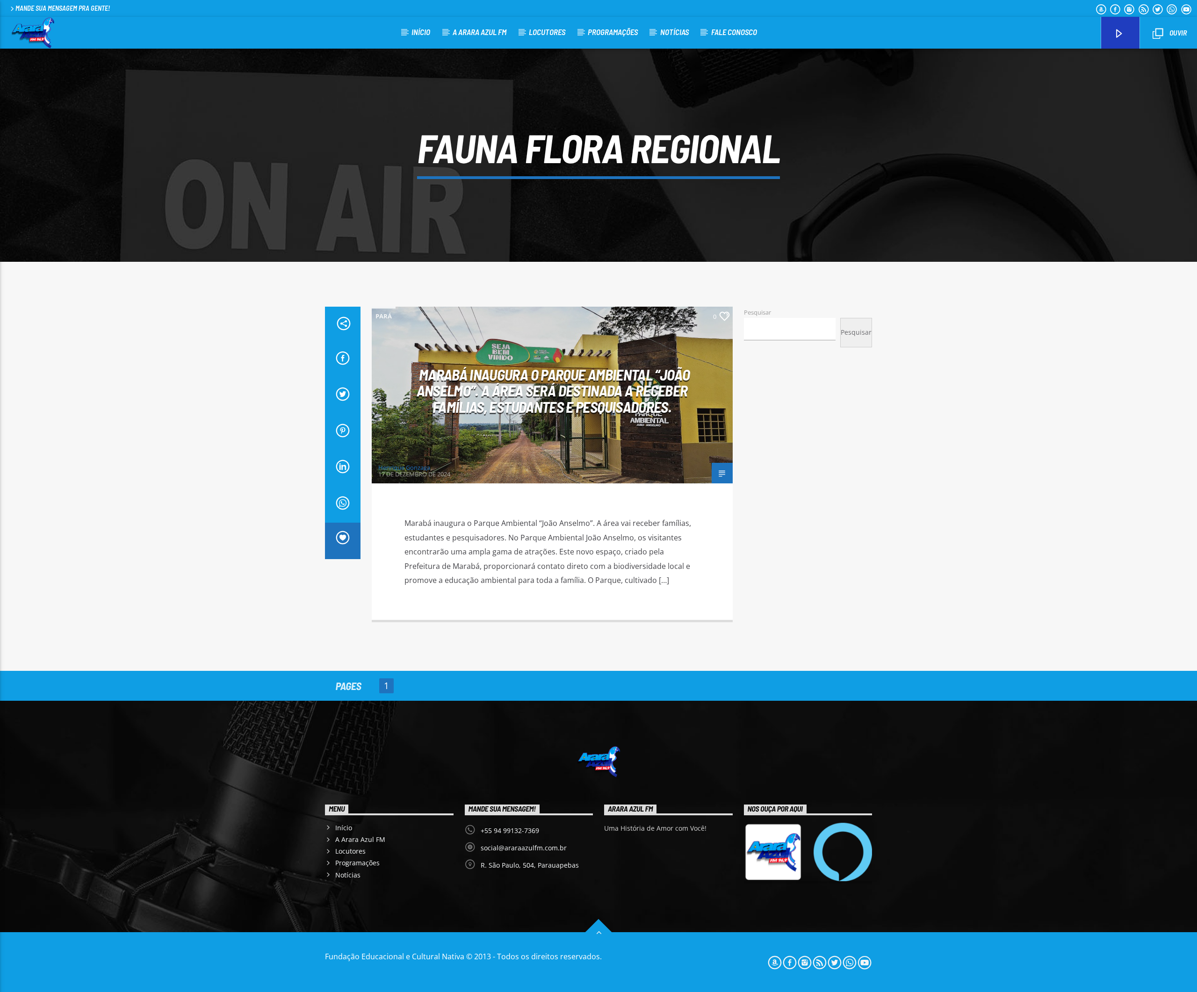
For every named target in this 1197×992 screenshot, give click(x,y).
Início (420, 31)
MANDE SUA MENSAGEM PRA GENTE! (62, 8)
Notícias (674, 31)
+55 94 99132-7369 (510, 830)
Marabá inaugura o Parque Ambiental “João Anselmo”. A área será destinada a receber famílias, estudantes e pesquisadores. (553, 391)
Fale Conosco (734, 31)
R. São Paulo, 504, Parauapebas (530, 865)
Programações (613, 31)
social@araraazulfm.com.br (524, 847)
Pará (383, 316)
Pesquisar (757, 312)
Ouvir (1177, 32)
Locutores (547, 31)
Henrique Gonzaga (404, 467)
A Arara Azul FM (479, 31)
